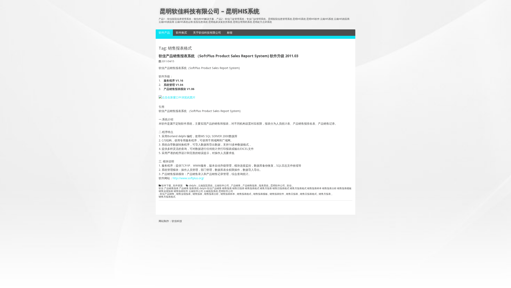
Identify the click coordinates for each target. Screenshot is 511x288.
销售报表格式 (244, 194)
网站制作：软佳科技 (170, 221)
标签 (230, 32)
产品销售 (236, 185)
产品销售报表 (250, 185)
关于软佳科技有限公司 (207, 32)
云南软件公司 (222, 185)
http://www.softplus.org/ (188, 178)
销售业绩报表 (183, 194)
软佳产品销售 (167, 194)
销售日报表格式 (308, 194)
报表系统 (263, 185)
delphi (192, 185)
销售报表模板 (260, 194)
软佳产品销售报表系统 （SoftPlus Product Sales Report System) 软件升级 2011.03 (228, 55)
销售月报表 (325, 194)
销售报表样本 (228, 194)
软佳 (289, 185)
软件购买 (181, 32)
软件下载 (166, 185)
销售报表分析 (211, 194)
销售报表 (197, 194)
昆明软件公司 (277, 185)
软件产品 (164, 32)
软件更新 (178, 185)
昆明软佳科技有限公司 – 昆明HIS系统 (209, 11)
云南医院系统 (205, 185)
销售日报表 (292, 194)
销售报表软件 (277, 194)
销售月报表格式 (167, 196)
